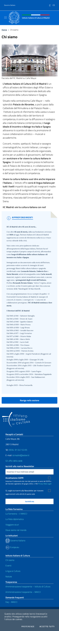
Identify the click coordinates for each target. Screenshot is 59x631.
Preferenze (28, 626)
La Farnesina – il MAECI (16, 513)
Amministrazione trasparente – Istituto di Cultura (27, 586)
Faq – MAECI (11, 602)
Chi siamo (9, 560)
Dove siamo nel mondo (15, 530)
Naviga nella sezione (29, 400)
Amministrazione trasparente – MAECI (23, 592)
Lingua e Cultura (12, 571)
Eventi (8, 565)
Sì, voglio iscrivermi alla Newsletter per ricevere (24, 490)
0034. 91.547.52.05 (17, 449)
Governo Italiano (9, 5)
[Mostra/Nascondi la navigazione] (5, 17)
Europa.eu (14, 547)
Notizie (8, 576)
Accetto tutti (47, 626)
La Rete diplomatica (14, 519)
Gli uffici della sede (13, 460)
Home (4, 29)
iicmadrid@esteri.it (20, 455)
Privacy (40, 483)
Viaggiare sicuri (12, 524)
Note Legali (47, 483)
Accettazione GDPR (14, 478)
